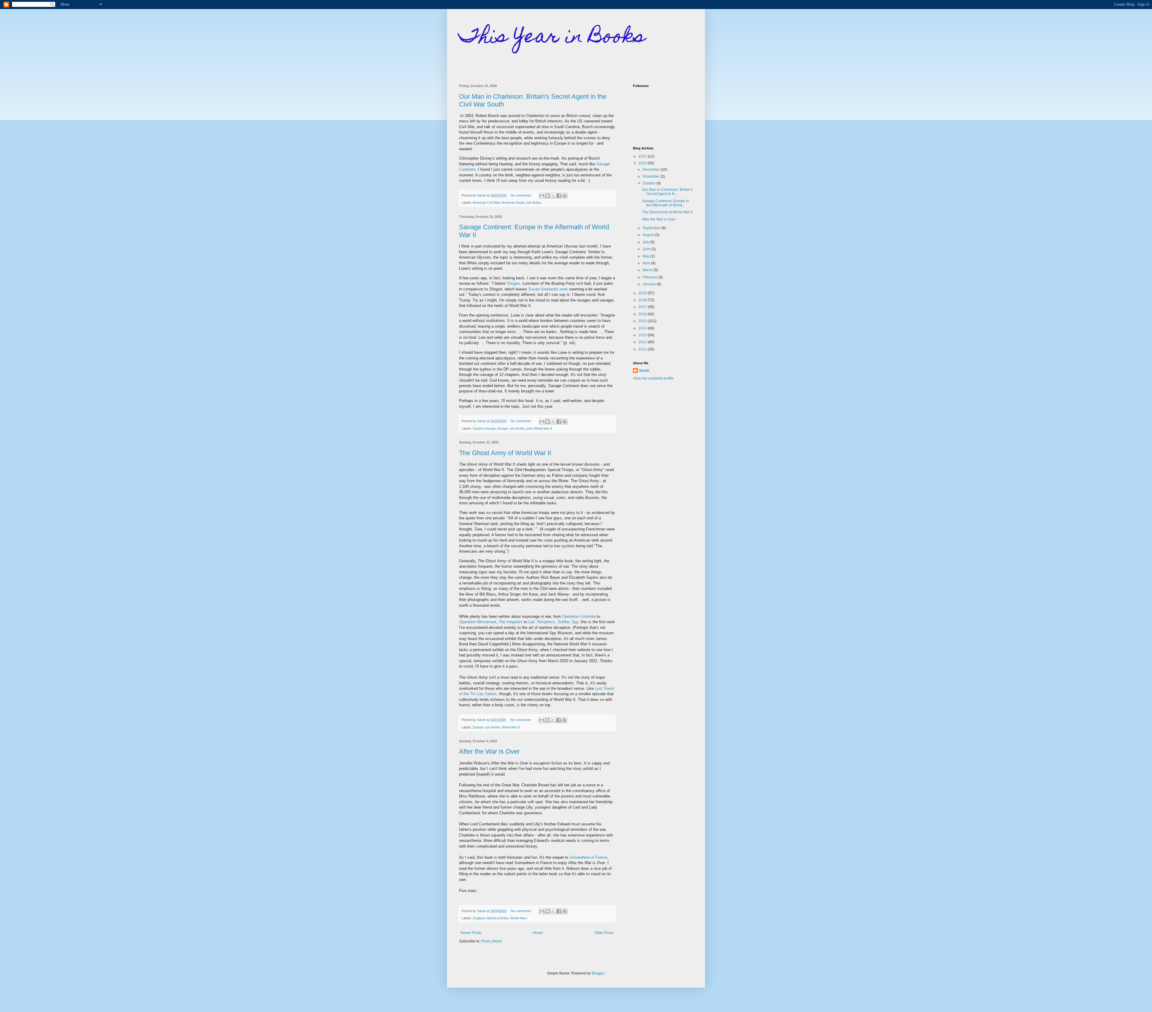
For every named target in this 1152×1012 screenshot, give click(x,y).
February (650, 277)
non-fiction (533, 202)
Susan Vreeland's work (548, 289)
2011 (643, 349)
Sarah (644, 370)
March (648, 270)
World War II (511, 727)
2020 (643, 163)
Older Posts (604, 933)
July (646, 242)
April (647, 263)
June (647, 249)
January (650, 284)
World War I (518, 918)
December (652, 169)
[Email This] (542, 196)
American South (512, 202)
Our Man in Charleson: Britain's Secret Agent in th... (667, 192)
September (652, 228)
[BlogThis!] (547, 196)
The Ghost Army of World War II (505, 453)
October (649, 183)
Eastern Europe (484, 428)
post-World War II (539, 428)
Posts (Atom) (491, 941)
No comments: (522, 195)
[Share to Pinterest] (565, 196)
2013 (643, 335)
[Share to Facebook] (559, 196)
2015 (643, 321)
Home (538, 933)
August (649, 235)
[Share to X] (553, 196)
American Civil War (486, 202)
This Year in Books (552, 38)
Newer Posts (470, 933)
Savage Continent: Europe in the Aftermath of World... (665, 203)
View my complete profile (653, 378)
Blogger (598, 973)
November (652, 176)
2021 (643, 156)
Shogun (513, 283)
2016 (643, 314)
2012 (643, 342)
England (478, 918)
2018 (643, 300)
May (646, 256)
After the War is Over (489, 751)
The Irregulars (511, 622)
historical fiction (497, 918)
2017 (643, 307)
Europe (502, 428)
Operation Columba (579, 616)
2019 (643, 293)
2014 (643, 328)
